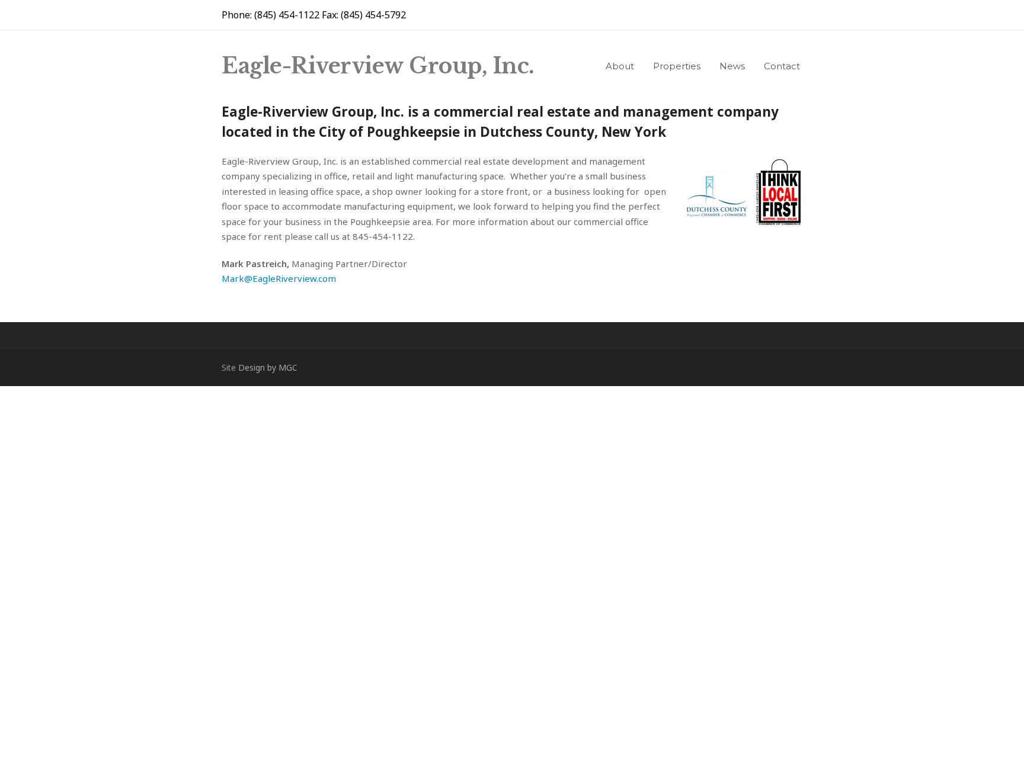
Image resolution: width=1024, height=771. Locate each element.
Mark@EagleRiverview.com (279, 278)
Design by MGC (267, 367)
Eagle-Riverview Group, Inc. (378, 66)
